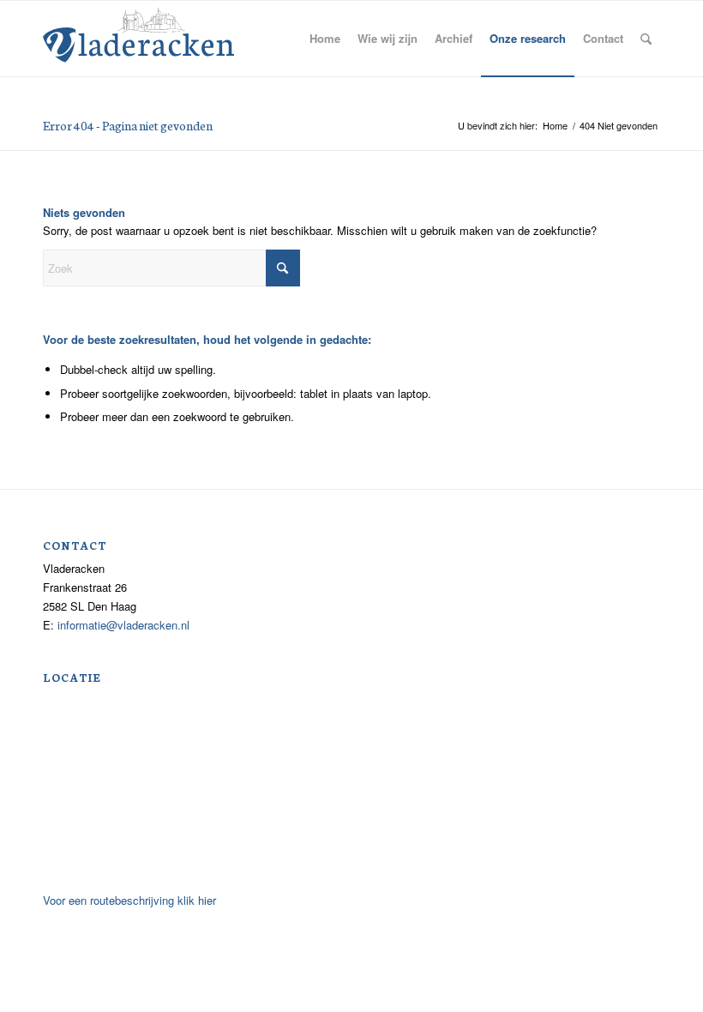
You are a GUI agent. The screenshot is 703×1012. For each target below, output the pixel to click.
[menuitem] (325, 38)
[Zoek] (646, 38)
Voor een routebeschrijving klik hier (129, 900)
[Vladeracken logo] (138, 33)
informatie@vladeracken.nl (123, 625)
